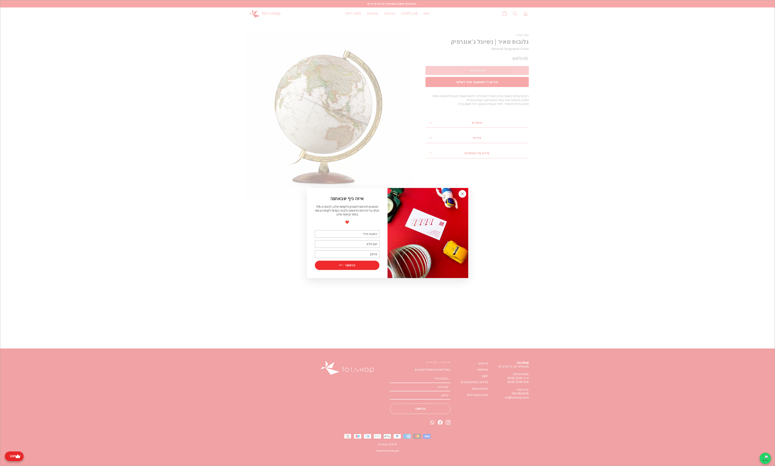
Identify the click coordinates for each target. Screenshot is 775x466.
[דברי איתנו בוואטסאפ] (765, 458)
